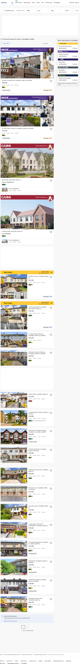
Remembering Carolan (58, 661)
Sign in (77, 2)
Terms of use (9, 661)
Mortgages (57, 2)
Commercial (48, 2)
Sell (43, 2)
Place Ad (71, 2)
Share (38, 2)
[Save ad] (50, 81)
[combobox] (17, 10)
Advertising (68, 661)
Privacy (16, 661)
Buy (12, 2)
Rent (33, 2)
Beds (52, 10)
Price (39, 10)
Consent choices (32, 661)
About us (2, 661)
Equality (40, 661)
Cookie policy (23, 661)
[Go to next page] (31, 627)
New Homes (27, 2)
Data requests (48, 661)
